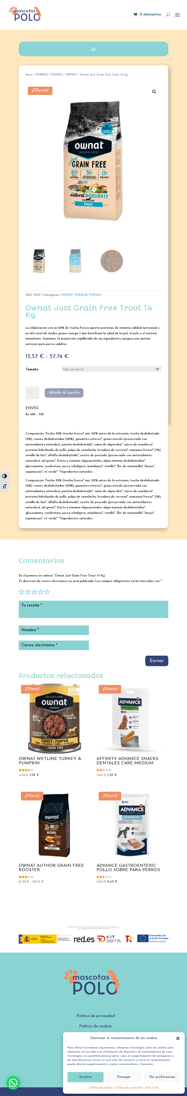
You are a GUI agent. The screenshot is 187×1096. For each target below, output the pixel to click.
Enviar (157, 661)
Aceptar (85, 1077)
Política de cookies (101, 1087)
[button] (178, 1038)
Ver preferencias (162, 1077)
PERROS (42, 74)
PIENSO (56, 74)
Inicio (29, 74)
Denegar (124, 1077)
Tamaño (32, 369)
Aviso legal (152, 1087)
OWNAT (71, 74)
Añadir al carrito (64, 393)
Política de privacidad (129, 1087)
